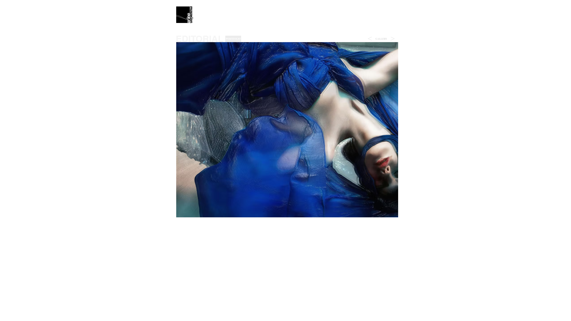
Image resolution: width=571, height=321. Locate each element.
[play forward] (392, 129)
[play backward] (181, 129)
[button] (381, 39)
